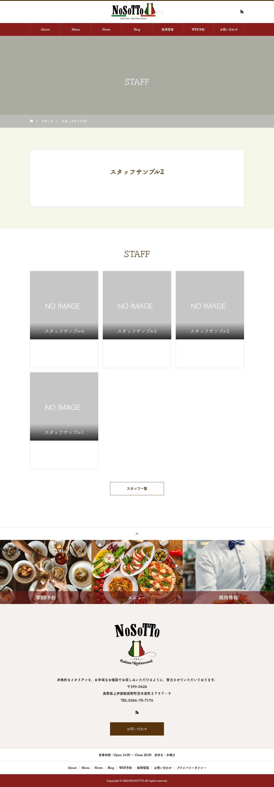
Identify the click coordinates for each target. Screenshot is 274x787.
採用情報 (168, 29)
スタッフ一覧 (137, 488)
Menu (76, 29)
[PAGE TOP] (137, 533)
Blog (137, 29)
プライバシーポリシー (191, 767)
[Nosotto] (137, 11)
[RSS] (242, 11)
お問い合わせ (229, 29)
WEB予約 (198, 29)
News (106, 29)
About (45, 29)
